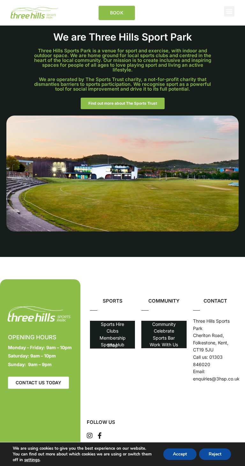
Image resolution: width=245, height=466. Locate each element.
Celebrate (164, 331)
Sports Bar (164, 338)
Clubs (112, 331)
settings (32, 460)
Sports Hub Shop (112, 345)
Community (164, 324)
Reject (215, 454)
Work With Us (164, 344)
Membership (113, 338)
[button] (229, 11)
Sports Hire (112, 324)
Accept (180, 454)
